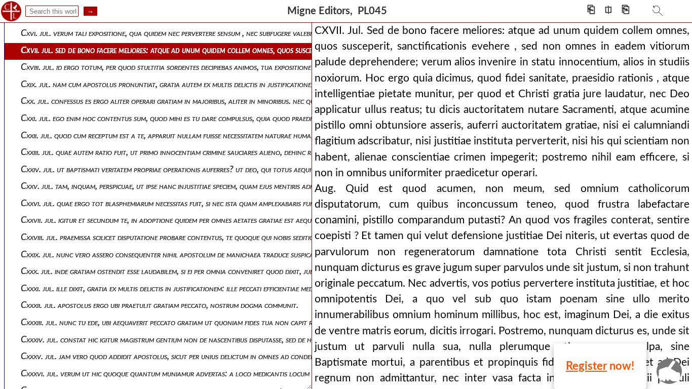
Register (586, 366)
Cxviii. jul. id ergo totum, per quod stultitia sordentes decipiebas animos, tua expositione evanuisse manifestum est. (208, 67)
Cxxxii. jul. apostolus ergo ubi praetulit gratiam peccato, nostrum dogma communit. (159, 305)
